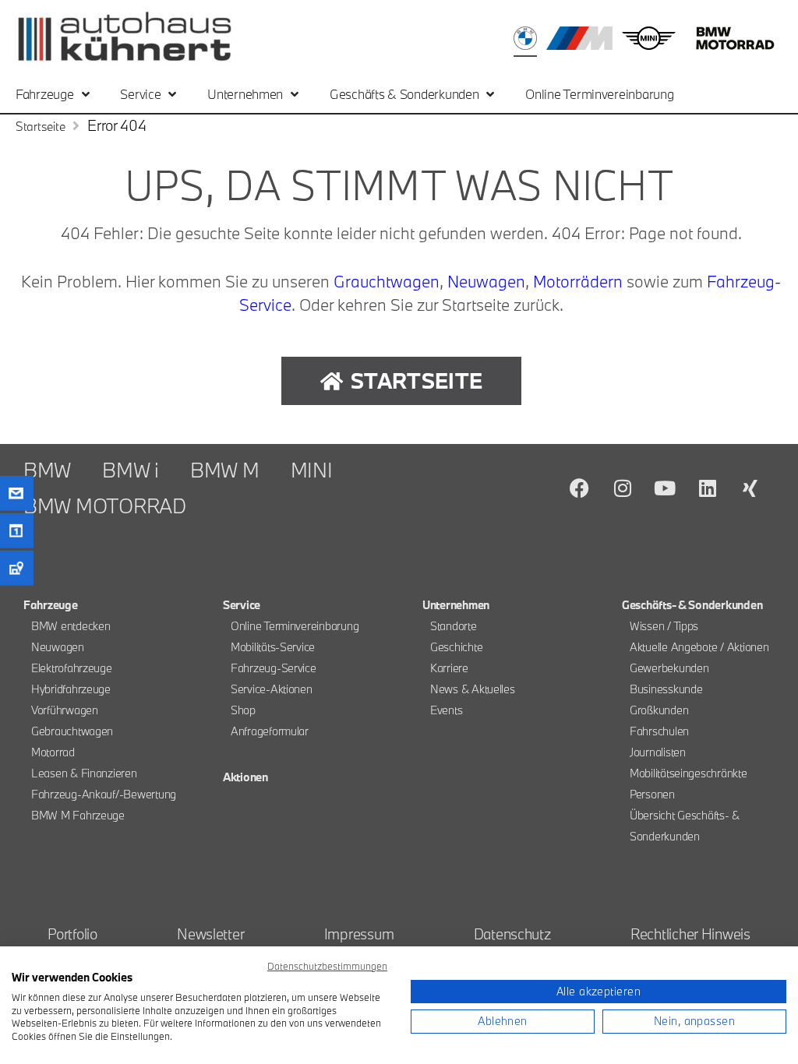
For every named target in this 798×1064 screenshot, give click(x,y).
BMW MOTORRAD (104, 505)
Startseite (40, 126)
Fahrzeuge (45, 94)
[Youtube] (664, 487)
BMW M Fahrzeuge (78, 815)
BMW (47, 469)
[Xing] (750, 487)
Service (140, 94)
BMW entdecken (71, 625)
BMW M (225, 469)
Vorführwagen (64, 710)
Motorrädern (578, 281)
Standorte (453, 625)
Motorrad (53, 752)
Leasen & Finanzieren (84, 773)
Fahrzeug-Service (273, 668)
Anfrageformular (270, 731)
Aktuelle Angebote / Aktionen (699, 646)
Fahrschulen (659, 731)
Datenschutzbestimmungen (327, 966)
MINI (312, 469)
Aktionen (245, 777)
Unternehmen (245, 94)
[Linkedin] (707, 487)
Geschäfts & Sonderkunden (404, 94)
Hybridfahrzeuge (71, 689)
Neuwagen (486, 281)
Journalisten (658, 752)
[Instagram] (622, 487)
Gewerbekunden (669, 668)
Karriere (449, 668)
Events (446, 710)
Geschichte (456, 646)
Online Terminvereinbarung (599, 94)
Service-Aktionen (271, 689)
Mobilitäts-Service (273, 646)
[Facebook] (579, 487)
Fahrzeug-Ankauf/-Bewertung (103, 794)
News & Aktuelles (472, 689)
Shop (243, 710)
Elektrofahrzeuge (71, 668)
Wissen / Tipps (664, 625)
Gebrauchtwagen (72, 731)
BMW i (130, 469)
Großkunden (659, 710)
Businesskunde (666, 689)
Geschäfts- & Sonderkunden (692, 604)
